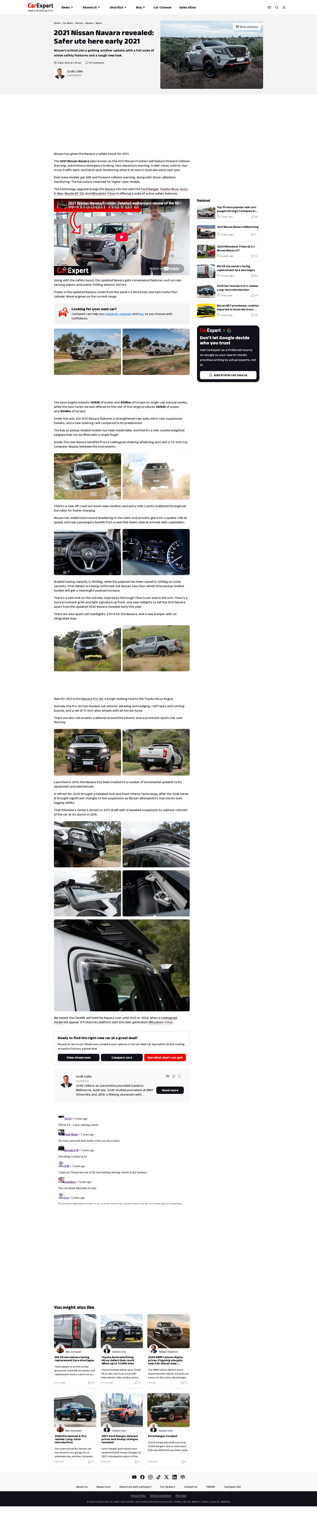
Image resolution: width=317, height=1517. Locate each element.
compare (125, 314)
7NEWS (210, 1486)
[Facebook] (142, 1477)
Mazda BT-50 (74, 193)
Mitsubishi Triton (103, 193)
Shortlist (116, 7)
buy (141, 314)
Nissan (79, 23)
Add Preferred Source (230, 375)
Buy (139, 7)
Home (57, 23)
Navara (89, 23)
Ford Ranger (149, 189)
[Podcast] (183, 1477)
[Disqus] (122, 1158)
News (66, 7)
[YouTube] (134, 1477)
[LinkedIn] (174, 1477)
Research (90, 7)
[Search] (276, 7)
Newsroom (103, 1486)
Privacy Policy (138, 1495)
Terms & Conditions (160, 1495)
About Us (82, 1486)
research (111, 314)
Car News (68, 23)
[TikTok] (158, 1477)
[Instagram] (150, 1477)
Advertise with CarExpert (135, 1486)
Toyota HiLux (169, 189)
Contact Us (190, 1486)
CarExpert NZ (232, 1486)
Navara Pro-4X (92, 699)
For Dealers (167, 1486)
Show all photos (249, 27)
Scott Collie (75, 71)
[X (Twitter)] (166, 1477)
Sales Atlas (187, 7)
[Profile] (284, 7)
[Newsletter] (269, 7)
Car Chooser (163, 7)
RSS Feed (181, 1495)
